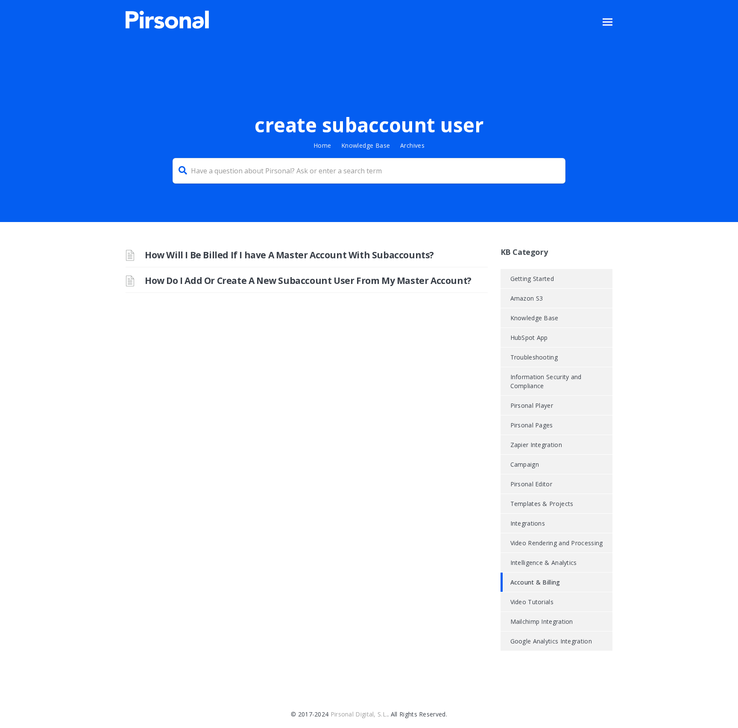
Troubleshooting (534, 357)
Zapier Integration (536, 445)
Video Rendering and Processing (556, 543)
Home (322, 145)
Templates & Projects (542, 504)
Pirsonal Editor (531, 484)
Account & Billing (535, 582)
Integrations (527, 523)
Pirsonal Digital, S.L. (359, 714)
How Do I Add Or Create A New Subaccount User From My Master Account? (308, 281)
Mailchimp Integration (541, 621)
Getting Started (532, 279)
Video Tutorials (532, 602)
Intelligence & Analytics (543, 562)
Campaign (524, 464)
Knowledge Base (365, 145)
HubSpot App (529, 337)
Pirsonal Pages (531, 425)
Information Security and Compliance (546, 381)
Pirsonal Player (532, 405)
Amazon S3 (526, 298)
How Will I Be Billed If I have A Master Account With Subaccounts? (289, 255)
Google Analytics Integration (551, 641)
